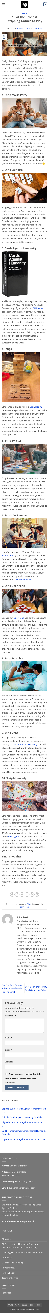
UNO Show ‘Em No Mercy (25, 744)
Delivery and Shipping (12, 1262)
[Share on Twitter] (22, 894)
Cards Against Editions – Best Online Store (22, 1252)
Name (8, 1037)
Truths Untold (8, 555)
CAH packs (38, 308)
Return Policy (8, 1272)
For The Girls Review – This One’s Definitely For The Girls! (12, 988)
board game (14, 836)
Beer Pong (19, 617)
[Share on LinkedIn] (36, 894)
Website (9, 1061)
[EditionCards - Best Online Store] (24, 4)
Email (8, 1050)
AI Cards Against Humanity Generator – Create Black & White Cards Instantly (21, 1245)
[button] (3, 4)
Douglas (38, 28)
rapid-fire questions (23, 579)
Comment (10, 1015)
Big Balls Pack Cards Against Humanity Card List (23, 1124)
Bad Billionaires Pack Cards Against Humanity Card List (24, 1132)
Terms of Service (10, 1277)
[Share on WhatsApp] (12, 894)
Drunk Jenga (36, 406)
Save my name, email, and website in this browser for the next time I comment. (23, 1078)
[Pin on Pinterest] (32, 894)
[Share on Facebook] (17, 894)
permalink (24, 907)
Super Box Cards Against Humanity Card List (23, 1139)
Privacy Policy (8, 1267)
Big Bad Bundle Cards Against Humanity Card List (24, 1110)
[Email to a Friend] (27, 894)
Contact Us (7, 1257)
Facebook (6, 1292)
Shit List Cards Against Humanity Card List (22, 1117)
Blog (24, 13)
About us (6, 1238)
